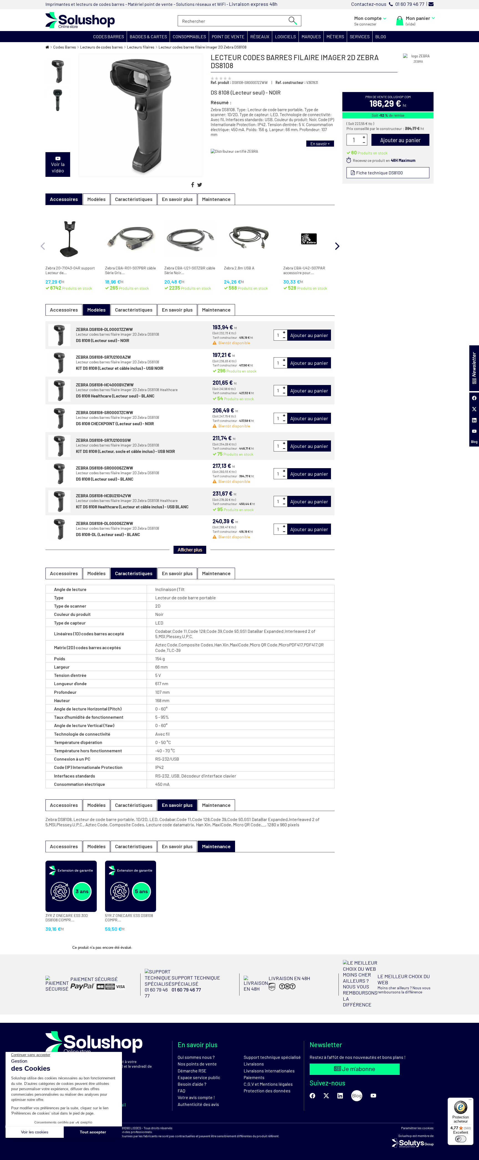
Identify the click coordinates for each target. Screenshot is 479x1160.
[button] (108, 36)
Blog (474, 441)
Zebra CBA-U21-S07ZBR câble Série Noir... (189, 270)
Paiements (254, 1077)
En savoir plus (177, 199)
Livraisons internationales (269, 1070)
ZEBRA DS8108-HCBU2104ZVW (103, 495)
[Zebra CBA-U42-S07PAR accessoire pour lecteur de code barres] (309, 239)
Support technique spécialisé (272, 1057)
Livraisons (254, 1063)
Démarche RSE (192, 1070)
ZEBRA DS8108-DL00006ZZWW (104, 523)
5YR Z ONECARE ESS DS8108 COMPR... (129, 917)
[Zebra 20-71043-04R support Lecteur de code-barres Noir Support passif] (71, 239)
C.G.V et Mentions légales (268, 1084)
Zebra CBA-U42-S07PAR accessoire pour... (304, 270)
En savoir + (320, 143)
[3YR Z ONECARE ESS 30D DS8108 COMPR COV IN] (71, 886)
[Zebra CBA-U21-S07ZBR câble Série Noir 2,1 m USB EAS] (190, 239)
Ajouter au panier (309, 335)
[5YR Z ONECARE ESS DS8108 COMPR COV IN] (130, 886)
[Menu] (470, 1101)
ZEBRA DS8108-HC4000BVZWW (105, 384)
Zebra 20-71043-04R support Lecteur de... (70, 270)
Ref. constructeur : (290, 82)
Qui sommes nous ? (196, 1057)
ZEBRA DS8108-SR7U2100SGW (103, 440)
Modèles (96, 199)
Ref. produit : (221, 82)
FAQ (181, 1090)
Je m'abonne (358, 1068)
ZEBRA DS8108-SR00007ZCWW (104, 412)
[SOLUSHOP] (80, 20)
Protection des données (267, 1090)
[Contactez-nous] (431, 4)
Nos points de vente (197, 1063)
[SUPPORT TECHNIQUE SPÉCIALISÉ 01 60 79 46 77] (190, 997)
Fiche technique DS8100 (379, 172)
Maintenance (216, 199)
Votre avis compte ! (196, 1097)
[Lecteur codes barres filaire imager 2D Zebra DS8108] (57, 71)
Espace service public (199, 1077)
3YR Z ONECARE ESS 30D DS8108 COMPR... (66, 917)
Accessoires (64, 310)
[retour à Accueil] (47, 47)
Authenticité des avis (198, 1104)
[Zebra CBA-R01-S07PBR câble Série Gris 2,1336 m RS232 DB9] (130, 239)
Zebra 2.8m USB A (239, 268)
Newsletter (474, 365)
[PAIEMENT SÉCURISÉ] (85, 990)
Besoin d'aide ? (192, 1084)
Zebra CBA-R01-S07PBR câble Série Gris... (130, 270)
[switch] (460, 1139)
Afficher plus (190, 549)
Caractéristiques (133, 199)
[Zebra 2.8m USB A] (249, 239)
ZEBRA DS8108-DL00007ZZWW (104, 329)
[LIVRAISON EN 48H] (277, 990)
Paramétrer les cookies (417, 1128)
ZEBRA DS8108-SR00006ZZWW (104, 467)
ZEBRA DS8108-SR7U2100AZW (103, 357)
